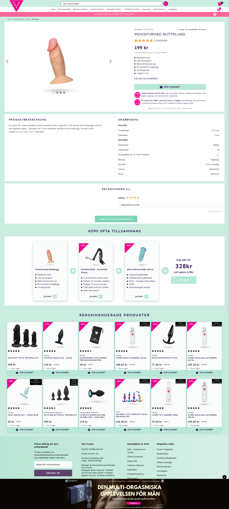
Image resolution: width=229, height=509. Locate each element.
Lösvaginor (162, 471)
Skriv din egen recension (116, 219)
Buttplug (35, 19)
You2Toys (148, 29)
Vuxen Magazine (165, 449)
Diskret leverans (135, 457)
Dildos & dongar (164, 462)
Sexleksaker (18, 19)
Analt (28, 19)
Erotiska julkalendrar (167, 458)
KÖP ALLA (183, 280)
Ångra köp (132, 461)
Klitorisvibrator (164, 466)
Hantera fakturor (135, 465)
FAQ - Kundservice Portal (136, 451)
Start (10, 19)
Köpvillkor (132, 470)
